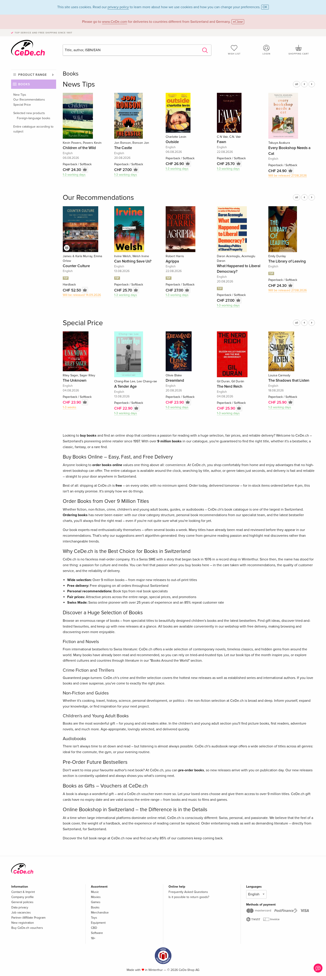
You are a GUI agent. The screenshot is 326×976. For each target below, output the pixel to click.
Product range (32, 75)
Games (95, 902)
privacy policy (118, 7)
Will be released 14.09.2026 (82, 295)
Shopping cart (299, 53)
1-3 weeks (69, 407)
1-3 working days (74, 175)
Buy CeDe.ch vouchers (27, 928)
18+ (93, 938)
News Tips (79, 84)
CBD (94, 928)
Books (24, 84)
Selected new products (29, 113)
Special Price (22, 105)
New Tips (19, 95)
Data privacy (19, 907)
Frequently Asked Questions (188, 892)
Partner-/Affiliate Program (28, 918)
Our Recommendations (29, 99)
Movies (96, 897)
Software (97, 933)
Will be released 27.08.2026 (287, 175)
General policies (22, 902)
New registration (22, 923)
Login (266, 53)
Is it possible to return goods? (189, 897)
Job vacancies (21, 912)
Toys (94, 918)
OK (265, 7)
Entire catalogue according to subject (33, 129)
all (296, 84)
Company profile (22, 897)
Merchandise (100, 912)
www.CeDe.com (114, 21)
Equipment (98, 923)
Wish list (234, 53)
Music (95, 892)
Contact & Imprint (23, 892)
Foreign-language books (33, 118)
